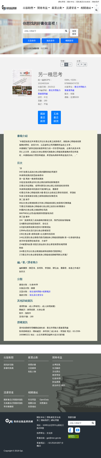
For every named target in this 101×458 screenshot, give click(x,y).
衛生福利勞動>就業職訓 (40, 292)
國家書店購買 (42, 117)
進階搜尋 (74, 32)
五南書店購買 (56, 117)
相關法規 (32, 403)
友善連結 (32, 406)
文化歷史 (56, 371)
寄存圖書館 (9, 406)
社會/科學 (56, 378)
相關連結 (86, 7)
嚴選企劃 (57, 7)
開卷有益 (42, 7)
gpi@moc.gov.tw (54, 438)
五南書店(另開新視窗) (13, 403)
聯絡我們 (95, 2)
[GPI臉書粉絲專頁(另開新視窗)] (71, 430)
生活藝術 (56, 368)
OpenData (44, 400)
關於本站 (70, 2)
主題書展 (32, 368)
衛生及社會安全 (36, 295)
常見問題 (32, 400)
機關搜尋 (69, 41)
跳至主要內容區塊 (7, 1)
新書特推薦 (9, 368)
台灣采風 (56, 365)
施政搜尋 (50, 41)
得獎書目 (44, 403)
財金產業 (56, 382)
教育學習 (56, 375)
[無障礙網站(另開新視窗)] (73, 436)
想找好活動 (9, 365)
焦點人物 (32, 371)
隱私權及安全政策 (83, 2)
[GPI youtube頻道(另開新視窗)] (78, 430)
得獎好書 (32, 365)
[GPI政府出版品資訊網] (9, 8)
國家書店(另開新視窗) (13, 400)
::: (20, 7)
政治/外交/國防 (58, 385)
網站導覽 (61, 2)
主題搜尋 (32, 41)
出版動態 (28, 7)
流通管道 (71, 7)
